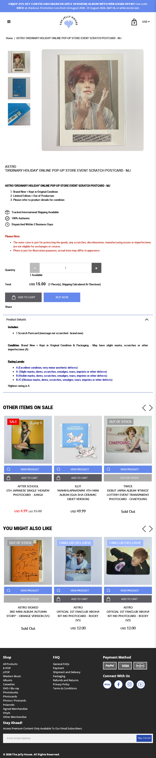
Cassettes (9, 684)
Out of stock (120, 421)
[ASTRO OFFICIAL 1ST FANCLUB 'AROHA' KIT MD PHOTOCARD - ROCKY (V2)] (128, 561)
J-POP (6, 672)
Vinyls (6, 713)
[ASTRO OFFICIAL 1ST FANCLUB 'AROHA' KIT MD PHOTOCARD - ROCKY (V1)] (78, 561)
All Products (10, 664)
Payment (58, 668)
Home (9, 38)
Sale (13, 421)
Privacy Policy (61, 684)
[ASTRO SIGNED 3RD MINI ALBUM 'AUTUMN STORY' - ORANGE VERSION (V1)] (28, 561)
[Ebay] (107, 684)
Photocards (10, 696)
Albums (7, 680)
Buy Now (62, 297)
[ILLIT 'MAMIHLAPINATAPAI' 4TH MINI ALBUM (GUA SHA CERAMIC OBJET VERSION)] (78, 440)
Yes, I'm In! (144, 738)
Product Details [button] (16, 319)
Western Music (12, 676)
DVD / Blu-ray (11, 688)
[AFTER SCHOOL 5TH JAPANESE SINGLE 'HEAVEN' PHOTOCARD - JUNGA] (28, 440)
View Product (30, 469)
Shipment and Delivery (66, 672)
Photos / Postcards (14, 700)
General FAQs (61, 664)
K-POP (7, 668)
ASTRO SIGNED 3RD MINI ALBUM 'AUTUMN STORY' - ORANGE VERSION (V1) (28, 611)
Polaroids (8, 705)
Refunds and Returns (65, 680)
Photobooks (10, 692)
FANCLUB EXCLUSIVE (75, 543)
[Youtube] (140, 684)
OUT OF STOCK (129, 477)
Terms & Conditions (65, 688)
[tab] (78, 319)
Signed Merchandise (15, 709)
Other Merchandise (14, 717)
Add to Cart (26, 297)
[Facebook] (118, 684)
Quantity (10, 270)
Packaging (59, 676)
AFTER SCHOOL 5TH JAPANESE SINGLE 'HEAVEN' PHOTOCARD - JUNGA (28, 490)
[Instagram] (129, 684)
